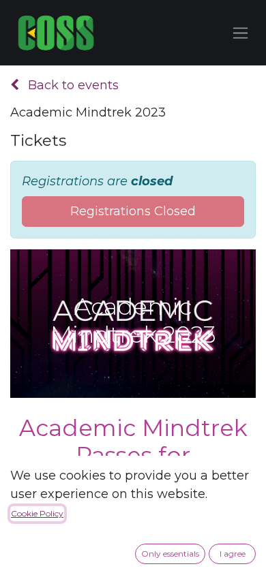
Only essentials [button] (170, 553)
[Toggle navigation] (240, 32)
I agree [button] (233, 553)
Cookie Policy (37, 513)
